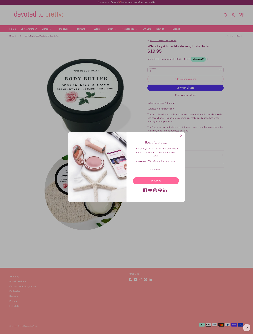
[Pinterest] (160, 190)
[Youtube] (150, 190)
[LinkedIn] (165, 190)
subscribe (156, 180)
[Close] (181, 135)
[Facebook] (145, 190)
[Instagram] (155, 190)
